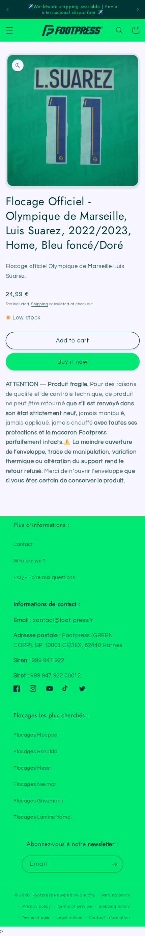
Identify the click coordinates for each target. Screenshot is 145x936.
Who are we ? (29, 560)
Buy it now (72, 362)
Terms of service (75, 906)
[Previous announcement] (7, 9)
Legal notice (69, 917)
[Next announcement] (137, 9)
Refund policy (116, 895)
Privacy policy (36, 906)
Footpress (42, 895)
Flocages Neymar (34, 784)
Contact (23, 544)
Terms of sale (36, 917)
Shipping (39, 304)
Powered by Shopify (74, 895)
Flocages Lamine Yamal (42, 817)
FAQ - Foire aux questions (44, 577)
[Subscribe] (114, 864)
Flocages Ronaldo (35, 751)
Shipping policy (114, 906)
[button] (9, 30)
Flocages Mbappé (35, 735)
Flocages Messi (32, 768)
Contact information (109, 917)
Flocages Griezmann (38, 800)
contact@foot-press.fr (63, 620)
